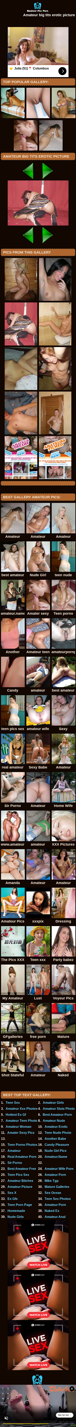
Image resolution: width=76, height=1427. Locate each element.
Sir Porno (14, 1162)
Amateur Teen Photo (21, 1120)
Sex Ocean (53, 1192)
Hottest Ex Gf (16, 1114)
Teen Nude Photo (58, 1132)
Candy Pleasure (57, 1144)
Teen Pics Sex (18, 1174)
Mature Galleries (57, 1186)
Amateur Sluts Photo (59, 1108)
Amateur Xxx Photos (21, 1108)
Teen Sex (13, 1102)
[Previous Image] (28, 179)
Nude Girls (15, 1217)
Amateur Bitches (20, 1180)
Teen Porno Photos (22, 1144)
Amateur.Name (56, 1156)
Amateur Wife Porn (59, 1168)
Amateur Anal (55, 1217)
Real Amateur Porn (21, 1156)
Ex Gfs (12, 1198)
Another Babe (55, 1138)
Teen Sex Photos (58, 1198)
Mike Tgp (52, 1180)
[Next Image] (48, 179)
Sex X (11, 1192)
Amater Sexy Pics (20, 1132)
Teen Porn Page (19, 1204)
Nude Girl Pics (55, 1150)
